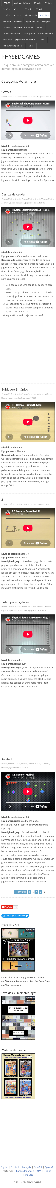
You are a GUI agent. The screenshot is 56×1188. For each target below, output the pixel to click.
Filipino (47, 1170)
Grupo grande (29, 33)
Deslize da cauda (13, 194)
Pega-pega (7, 39)
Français (26, 1167)
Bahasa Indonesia (25, 1170)
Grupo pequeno (45, 33)
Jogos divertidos (32, 21)
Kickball (6, 759)
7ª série (6, 15)
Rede (42, 39)
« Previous (20, 891)
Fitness (7, 27)
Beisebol (18, 21)
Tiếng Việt (28, 1174)
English (4, 1167)
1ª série (37, 3)
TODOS (7, 3)
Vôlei (31, 45)
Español (38, 1167)
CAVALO (7, 92)
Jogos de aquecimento (25, 39)
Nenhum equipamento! (13, 45)
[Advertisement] (28, 354)
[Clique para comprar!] (18, 1017)
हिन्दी (39, 1170)
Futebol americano (11, 33)
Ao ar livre (44, 15)
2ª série (48, 3)
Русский (49, 1167)
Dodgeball (47, 21)
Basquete (7, 21)
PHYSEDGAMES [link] (20, 56)
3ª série (6, 9)
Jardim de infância (22, 3)
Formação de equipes (23, 27)
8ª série (17, 15)
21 (3, 499)
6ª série (39, 9)
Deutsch (15, 1167)
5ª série (28, 9)
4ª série (17, 9)
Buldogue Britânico (14, 389)
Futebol (40, 27)
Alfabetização (30, 15)
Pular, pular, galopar (15, 602)
